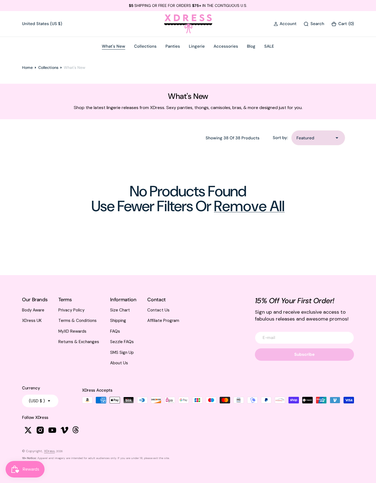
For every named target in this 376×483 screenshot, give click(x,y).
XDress (49, 451)
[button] (285, 24)
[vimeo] (64, 430)
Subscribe (304, 354)
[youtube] (52, 430)
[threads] (76, 430)
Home (27, 67)
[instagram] (40, 430)
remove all (249, 206)
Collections (48, 67)
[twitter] (28, 430)
